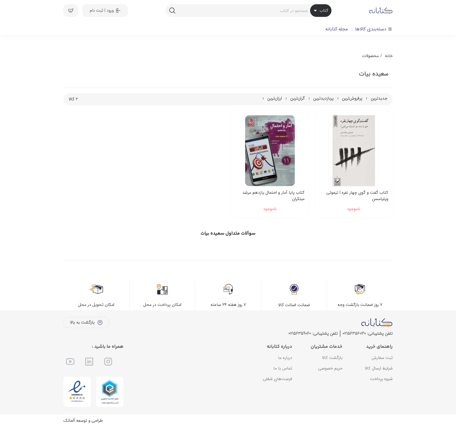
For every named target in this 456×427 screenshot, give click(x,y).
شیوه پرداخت (381, 379)
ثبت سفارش (382, 357)
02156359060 (299, 333)
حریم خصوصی (330, 368)
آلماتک (69, 420)
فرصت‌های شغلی (277, 379)
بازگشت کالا (332, 357)
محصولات (370, 56)
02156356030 (354, 333)
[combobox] (248, 10)
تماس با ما (282, 368)
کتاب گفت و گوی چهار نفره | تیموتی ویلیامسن (357, 195)
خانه (389, 56)
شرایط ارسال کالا (379, 368)
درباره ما (285, 357)
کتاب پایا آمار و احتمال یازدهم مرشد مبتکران (273, 195)
